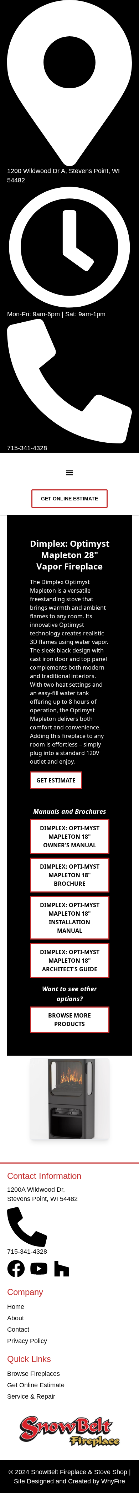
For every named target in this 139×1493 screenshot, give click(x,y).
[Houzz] (62, 1269)
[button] (70, 473)
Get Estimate (56, 780)
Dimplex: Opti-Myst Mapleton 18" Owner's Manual (69, 836)
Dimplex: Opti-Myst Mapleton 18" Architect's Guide (69, 960)
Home (15, 1306)
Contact (18, 1329)
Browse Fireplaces (33, 1373)
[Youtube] (39, 1269)
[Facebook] (16, 1269)
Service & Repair (31, 1396)
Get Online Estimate (36, 1385)
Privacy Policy (27, 1340)
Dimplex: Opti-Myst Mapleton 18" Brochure (69, 875)
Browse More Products (69, 1019)
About (15, 1318)
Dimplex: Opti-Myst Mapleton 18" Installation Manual (69, 918)
